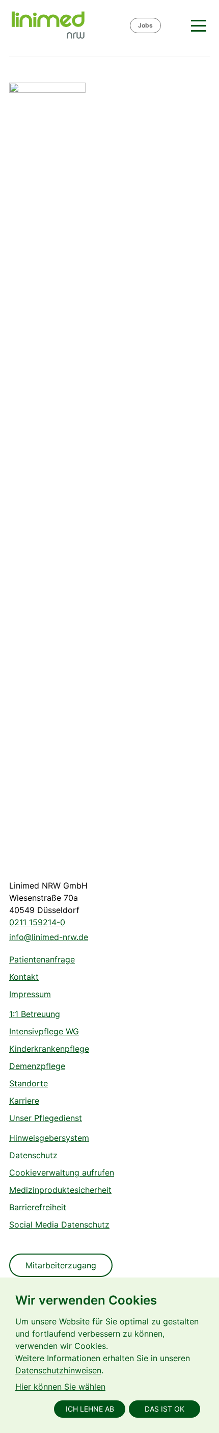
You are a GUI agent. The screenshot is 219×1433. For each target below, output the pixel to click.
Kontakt (24, 977)
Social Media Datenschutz (59, 1224)
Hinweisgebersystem (49, 1138)
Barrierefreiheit (37, 1207)
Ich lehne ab (90, 1408)
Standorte (28, 1083)
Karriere (24, 1101)
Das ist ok (164, 1408)
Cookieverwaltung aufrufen (61, 1172)
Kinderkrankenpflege (49, 1049)
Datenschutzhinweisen (58, 1370)
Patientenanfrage (42, 959)
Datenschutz (33, 1155)
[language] (174, 25)
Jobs (145, 25)
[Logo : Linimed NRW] (47, 465)
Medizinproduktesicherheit (60, 1190)
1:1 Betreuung (34, 1014)
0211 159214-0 (37, 922)
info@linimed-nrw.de (48, 937)
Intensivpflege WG (44, 1031)
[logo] (68, 25)
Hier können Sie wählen (60, 1387)
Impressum (30, 994)
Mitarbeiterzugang (60, 1265)
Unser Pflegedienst (45, 1118)
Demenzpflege (37, 1066)
